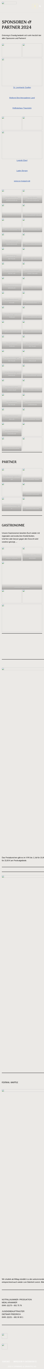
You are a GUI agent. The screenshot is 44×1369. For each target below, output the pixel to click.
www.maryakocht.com (22, 586)
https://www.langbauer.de (34, 375)
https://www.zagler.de (32, 419)
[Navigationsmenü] (35, 6)
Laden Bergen (22, 171)
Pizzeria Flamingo (32, 302)
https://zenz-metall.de (11, 448)
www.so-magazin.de (22, 181)
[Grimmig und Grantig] (9, 6)
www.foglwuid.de (11, 558)
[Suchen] (40, 6)
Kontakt (6, 1361)
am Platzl (32, 558)
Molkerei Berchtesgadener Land (22, 98)
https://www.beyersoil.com (34, 215)
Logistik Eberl (22, 160)
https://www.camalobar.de (34, 244)
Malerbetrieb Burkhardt (32, 229)
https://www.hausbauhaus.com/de (16, 331)
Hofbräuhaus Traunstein (22, 108)
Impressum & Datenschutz (25, 1361)
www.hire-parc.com (32, 493)
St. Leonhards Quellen (22, 87)
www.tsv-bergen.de (32, 479)
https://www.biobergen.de (13, 229)
